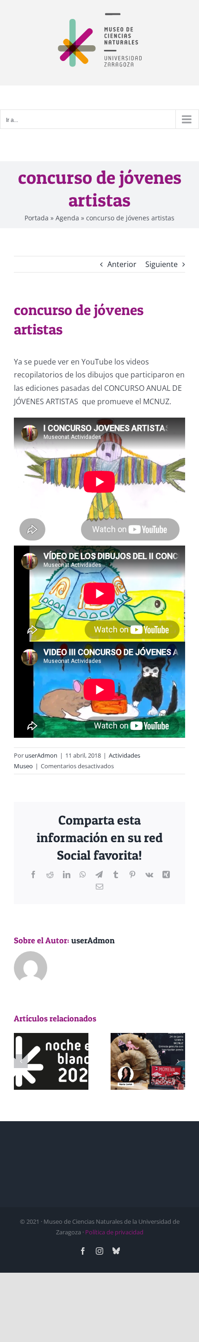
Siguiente (161, 264)
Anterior (122, 264)
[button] (21, 1061)
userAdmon (41, 755)
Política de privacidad (114, 1232)
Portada (37, 217)
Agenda (67, 217)
